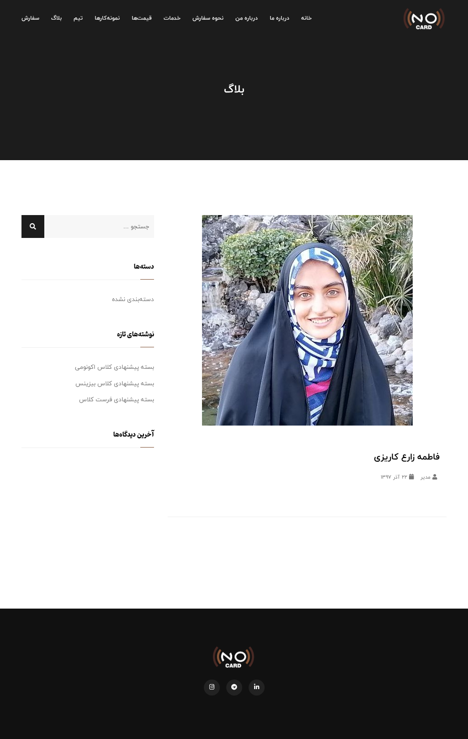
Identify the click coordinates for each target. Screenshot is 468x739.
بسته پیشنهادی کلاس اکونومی (114, 366)
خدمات (172, 18)
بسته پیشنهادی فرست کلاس (116, 399)
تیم (78, 18)
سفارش (30, 18)
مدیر (426, 477)
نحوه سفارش (207, 18)
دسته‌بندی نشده (133, 299)
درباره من (246, 18)
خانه (306, 18)
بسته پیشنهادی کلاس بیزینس (114, 383)
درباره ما (279, 18)
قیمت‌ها (142, 18)
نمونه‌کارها (107, 18)
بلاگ (56, 18)
